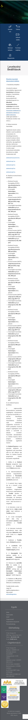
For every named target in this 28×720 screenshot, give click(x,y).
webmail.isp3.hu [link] (10, 168)
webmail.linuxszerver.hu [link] (13, 157)
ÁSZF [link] (7, 617)
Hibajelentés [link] (10, 58)
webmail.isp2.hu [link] (10, 165)
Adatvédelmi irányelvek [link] (12, 621)
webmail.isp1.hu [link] (10, 161)
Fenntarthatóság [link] (10, 624)
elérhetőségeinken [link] (11, 594)
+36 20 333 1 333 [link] (14, 637)
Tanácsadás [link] (9, 614)
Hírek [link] (7, 612)
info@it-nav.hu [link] (13, 639)
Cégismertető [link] (10, 619)
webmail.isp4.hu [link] (10, 172)
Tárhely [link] (18, 29)
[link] (2, 6)
